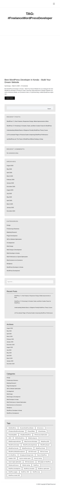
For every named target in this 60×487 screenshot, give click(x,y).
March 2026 (10, 176)
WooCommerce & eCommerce (15, 260)
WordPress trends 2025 (14, 475)
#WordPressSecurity (13, 448)
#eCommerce (40, 428)
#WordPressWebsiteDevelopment (16, 451)
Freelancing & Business (13, 228)
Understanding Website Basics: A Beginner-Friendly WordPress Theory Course (27, 130)
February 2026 (10, 179)
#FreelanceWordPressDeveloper (16, 431)
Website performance (13, 465)
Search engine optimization (14, 461)
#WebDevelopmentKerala (14, 441)
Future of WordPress (42, 455)
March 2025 (10, 204)
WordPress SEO (25, 472)
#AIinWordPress (12, 428)
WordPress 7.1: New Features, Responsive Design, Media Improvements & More (28, 121)
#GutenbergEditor (12, 434)
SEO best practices (29, 461)
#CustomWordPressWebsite (27, 428)
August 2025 (10, 190)
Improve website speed (24, 458)
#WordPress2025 (45, 441)
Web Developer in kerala (13, 253)
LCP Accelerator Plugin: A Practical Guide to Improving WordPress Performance (27, 134)
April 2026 (9, 172)
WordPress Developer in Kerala (15, 267)
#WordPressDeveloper (13, 444)
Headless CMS (12, 458)
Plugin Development (12, 235)
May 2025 (9, 197)
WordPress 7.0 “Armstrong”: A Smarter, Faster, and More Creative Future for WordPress (29, 125)
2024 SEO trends (32, 451)
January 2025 (10, 207)
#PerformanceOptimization (40, 434)
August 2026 (10, 165)
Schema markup (38, 458)
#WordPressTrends (40, 448)
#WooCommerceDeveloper (30, 441)
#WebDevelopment (32, 438)
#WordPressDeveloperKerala (30, 444)
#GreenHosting (41, 431)
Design (8, 225)
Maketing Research (12, 232)
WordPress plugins (13, 472)
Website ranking (26, 465)
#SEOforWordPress (20, 438)
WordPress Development (13, 270)
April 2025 (9, 200)
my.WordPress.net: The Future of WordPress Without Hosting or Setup (25, 139)
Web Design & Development (14, 249)
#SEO (9, 438)
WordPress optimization (43, 468)
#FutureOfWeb (31, 431)
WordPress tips (36, 472)
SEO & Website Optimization (14, 239)
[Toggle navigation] (53, 3)
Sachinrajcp (8, 86)
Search (49, 108)
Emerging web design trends (26, 455)
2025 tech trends (44, 451)
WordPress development (14, 468)
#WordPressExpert (45, 444)
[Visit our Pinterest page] (11, 484)
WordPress (36, 465)
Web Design (10, 246)
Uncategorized (10, 242)
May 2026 (9, 169)
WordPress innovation (29, 468)
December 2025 (11, 186)
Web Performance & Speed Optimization (17, 256)
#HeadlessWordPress (25, 434)
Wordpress (9, 263)
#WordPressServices (27, 448)
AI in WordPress (12, 455)
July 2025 (9, 193)
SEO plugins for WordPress (44, 461)
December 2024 (11, 211)
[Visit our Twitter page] (6, 484)
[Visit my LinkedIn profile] (9, 484)
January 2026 (10, 183)
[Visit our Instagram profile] (8, 484)
